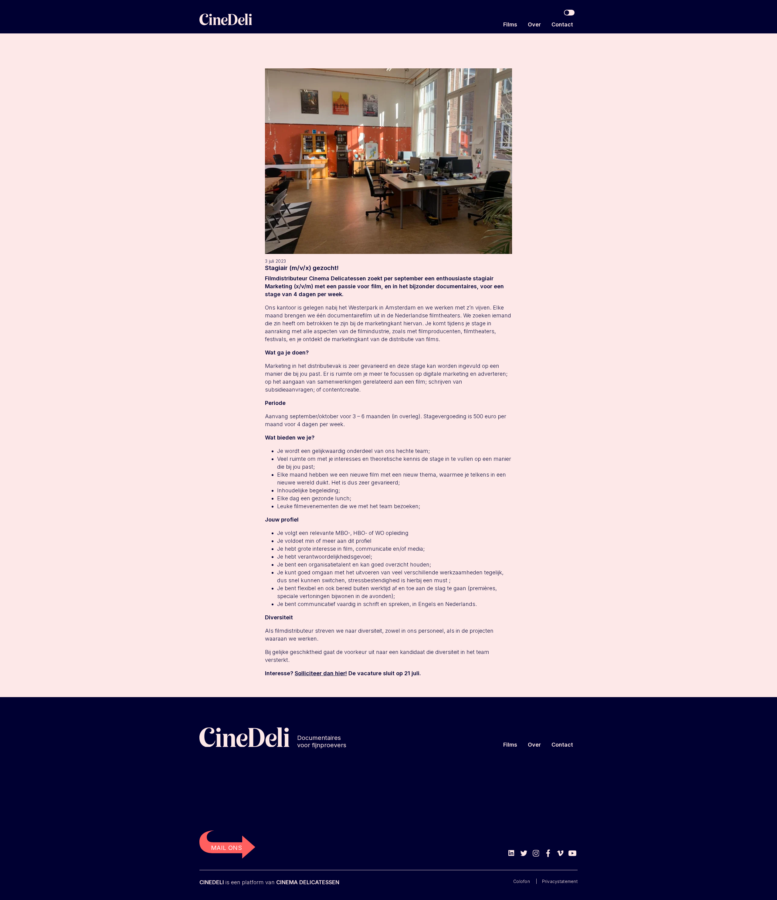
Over (534, 24)
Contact (562, 24)
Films (510, 24)
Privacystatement (560, 881)
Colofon (521, 881)
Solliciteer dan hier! (321, 673)
